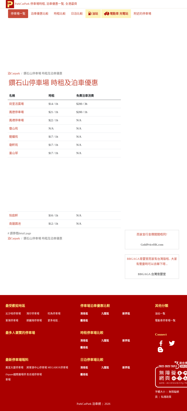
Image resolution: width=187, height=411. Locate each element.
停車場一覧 (18, 13)
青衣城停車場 (34, 374)
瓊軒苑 (13, 144)
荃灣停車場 (11, 320)
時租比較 (60, 13)
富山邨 (13, 153)
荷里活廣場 (16, 103)
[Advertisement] (93, 45)
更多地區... (54, 320)
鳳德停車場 (16, 112)
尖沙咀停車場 (13, 313)
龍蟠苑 (13, 136)
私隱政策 (166, 397)
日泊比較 (77, 13)
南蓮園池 (15, 223)
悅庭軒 (13, 215)
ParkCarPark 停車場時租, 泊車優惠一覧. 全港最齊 (46, 3)
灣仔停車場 (32, 313)
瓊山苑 (13, 128)
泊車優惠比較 (39, 13)
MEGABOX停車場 (58, 367)
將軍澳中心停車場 (36, 367)
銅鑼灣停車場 (34, 320)
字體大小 (160, 391)
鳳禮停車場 (16, 120)
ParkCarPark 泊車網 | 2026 (93, 403)
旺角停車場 (54, 313)
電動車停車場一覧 (165, 320)
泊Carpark (14, 73)
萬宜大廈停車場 (14, 367)
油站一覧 (160, 313)
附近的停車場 (142, 13)
